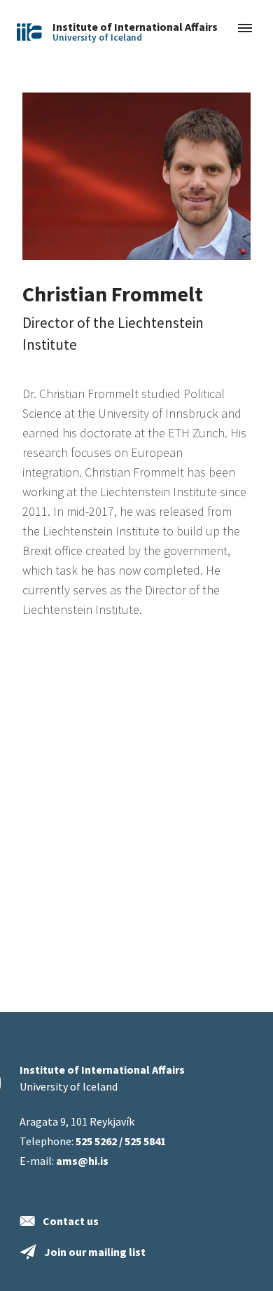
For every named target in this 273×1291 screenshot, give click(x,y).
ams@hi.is (82, 1161)
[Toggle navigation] (245, 29)
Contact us (71, 1221)
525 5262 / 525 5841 (121, 1141)
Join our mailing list (95, 1252)
